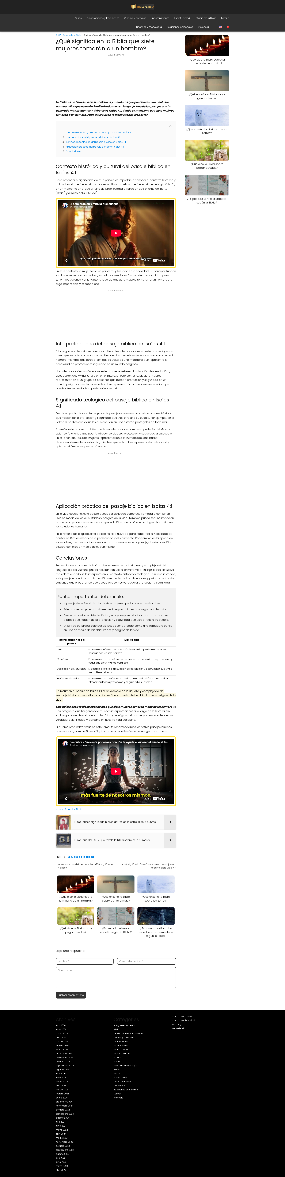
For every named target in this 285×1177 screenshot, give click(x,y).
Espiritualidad (182, 18)
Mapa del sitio (178, 1028)
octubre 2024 (63, 1109)
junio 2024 (61, 1125)
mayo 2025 (62, 1081)
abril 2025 (61, 1085)
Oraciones (119, 1085)
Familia (225, 18)
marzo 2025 (62, 1089)
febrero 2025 (62, 1093)
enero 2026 (62, 1049)
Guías (78, 18)
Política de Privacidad (183, 1020)
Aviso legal (177, 1024)
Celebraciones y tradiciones (103, 18)
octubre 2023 (63, 1145)
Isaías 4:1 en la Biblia (69, 809)
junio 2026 (61, 1029)
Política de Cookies (181, 1016)
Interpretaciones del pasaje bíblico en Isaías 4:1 (93, 137)
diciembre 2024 (64, 1101)
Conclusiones (73, 151)
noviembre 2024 (64, 1105)
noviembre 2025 (64, 1057)
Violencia (203, 27)
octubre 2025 (63, 1061)
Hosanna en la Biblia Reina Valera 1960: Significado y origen (85, 866)
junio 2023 (61, 1161)
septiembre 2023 (65, 1149)
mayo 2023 (62, 1166)
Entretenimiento (160, 18)
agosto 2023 (62, 1153)
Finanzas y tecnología (149, 27)
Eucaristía (119, 1057)
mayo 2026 (62, 1033)
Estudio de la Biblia (205, 18)
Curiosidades (121, 1041)
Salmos (118, 1093)
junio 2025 (61, 1077)
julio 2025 (61, 1073)
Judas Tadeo (121, 1077)
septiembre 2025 (65, 1065)
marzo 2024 (62, 1137)
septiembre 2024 (65, 1113)
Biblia (116, 1029)
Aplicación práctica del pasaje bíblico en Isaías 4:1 (95, 146)
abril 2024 (61, 1133)
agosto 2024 (62, 1117)
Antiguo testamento (124, 1025)
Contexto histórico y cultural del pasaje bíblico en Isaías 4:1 (99, 132)
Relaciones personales (180, 27)
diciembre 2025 (64, 1053)
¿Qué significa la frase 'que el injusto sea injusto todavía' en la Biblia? (148, 866)
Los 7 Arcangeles (122, 1081)
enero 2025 (62, 1097)
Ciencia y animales (135, 18)
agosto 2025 (62, 1069)
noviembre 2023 (64, 1141)
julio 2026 (61, 1025)
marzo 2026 (62, 1041)
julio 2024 (61, 1121)
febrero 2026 (62, 1045)
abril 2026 (61, 1037)
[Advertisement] (116, 78)
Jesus (117, 1073)
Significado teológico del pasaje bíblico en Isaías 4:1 (96, 142)
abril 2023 (61, 1170)
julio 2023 (60, 1157)
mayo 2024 (62, 1129)
